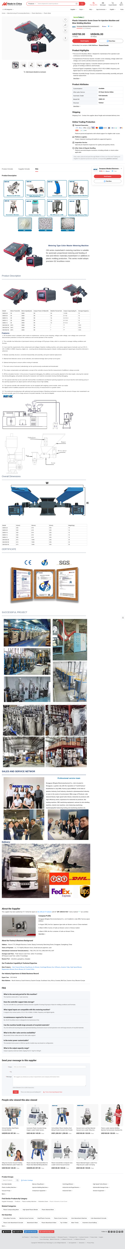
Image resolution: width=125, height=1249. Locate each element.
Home (3, 13)
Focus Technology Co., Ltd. (49, 1242)
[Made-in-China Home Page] (12, 4)
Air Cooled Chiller (29, 969)
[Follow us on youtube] (117, 1231)
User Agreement (72, 1242)
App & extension (100, 9)
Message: (9, 1077)
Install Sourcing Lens (47, 1231)
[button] (77, 3)
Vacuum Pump (6, 1190)
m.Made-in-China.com (66, 1239)
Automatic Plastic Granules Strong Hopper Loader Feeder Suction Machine (36, 1130)
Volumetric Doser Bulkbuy (89, 1222)
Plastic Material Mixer (48, 1209)
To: (11, 1072)
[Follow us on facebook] (109, 1231)
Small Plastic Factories (43, 1218)
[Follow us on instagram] (114, 1231)
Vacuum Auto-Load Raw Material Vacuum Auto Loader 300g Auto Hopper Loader (85, 1130)
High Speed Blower (76, 967)
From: (10, 1067)
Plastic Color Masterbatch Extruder (13, 1222)
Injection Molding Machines (40, 1187)
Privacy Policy (90, 1242)
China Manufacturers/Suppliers (48, 1237)
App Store (6, 1231)
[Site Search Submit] (82, 4)
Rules (122, 9)
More (3, 1226)
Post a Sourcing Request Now (52, 1092)
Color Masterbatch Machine (79, 1218)
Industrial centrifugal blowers (70, 1187)
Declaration (82, 1242)
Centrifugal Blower (45, 967)
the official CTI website (45, 912)
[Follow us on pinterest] (120, 1231)
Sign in (121, 5)
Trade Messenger (31, 1231)
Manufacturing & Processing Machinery (18, 13)
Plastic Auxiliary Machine (9, 1187)
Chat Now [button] (112, 41)
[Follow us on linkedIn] (122, 1231)
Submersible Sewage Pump (100, 1187)
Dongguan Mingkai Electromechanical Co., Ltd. (88, 26)
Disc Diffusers (56, 967)
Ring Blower (28, 967)
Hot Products (25, 1237)
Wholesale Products (62, 1237)
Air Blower (36, 967)
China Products (34, 1237)
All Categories (8, 9)
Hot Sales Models (7, 1184)
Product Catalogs (28, 1180)
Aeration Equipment (98, 1190)
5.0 (102, 171)
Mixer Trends (75, 1222)
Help (90, 9)
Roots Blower (19, 969)
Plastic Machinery (37, 13)
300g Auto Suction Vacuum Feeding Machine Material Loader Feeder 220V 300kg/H (12, 1164)
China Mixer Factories (9, 1218)
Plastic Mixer (47, 13)
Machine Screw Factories (26, 1218)
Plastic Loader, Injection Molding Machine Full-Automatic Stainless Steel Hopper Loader (112, 1130)
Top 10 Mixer (63, 1222)
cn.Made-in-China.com (79, 1239)
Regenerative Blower (8, 969)
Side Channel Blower (18, 967)
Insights (101, 1237)
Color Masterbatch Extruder (98, 1218)
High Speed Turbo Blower (100, 1184)
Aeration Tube (65, 967)
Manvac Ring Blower (38, 1184)
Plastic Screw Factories (60, 1218)
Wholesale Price (73, 1237)
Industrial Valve (66, 1190)
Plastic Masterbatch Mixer (49, 1222)
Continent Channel (83, 1237)
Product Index (93, 1237)
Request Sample (104, 45)
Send (15, 1092)
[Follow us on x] (112, 1231)
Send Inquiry (84, 41)
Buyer (81, 9)
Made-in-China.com (54, 1239)
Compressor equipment (38, 1190)
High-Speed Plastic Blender (30, 1209)
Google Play (17, 1231)
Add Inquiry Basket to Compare (36, 72)
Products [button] (31, 4)
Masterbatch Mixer (32, 1222)
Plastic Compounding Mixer (11, 1209)
